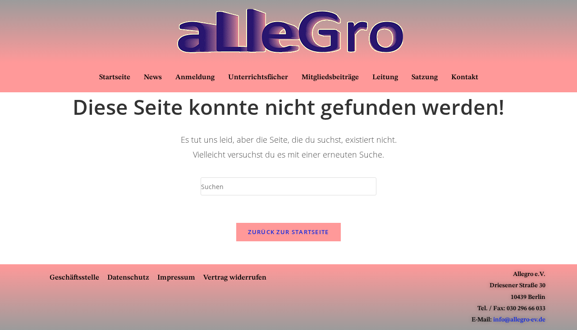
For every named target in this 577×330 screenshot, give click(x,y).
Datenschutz (128, 277)
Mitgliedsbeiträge (330, 77)
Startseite (114, 77)
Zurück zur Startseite (288, 232)
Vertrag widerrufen (234, 277)
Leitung (385, 77)
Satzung (425, 77)
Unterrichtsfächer (258, 77)
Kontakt (464, 77)
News (153, 77)
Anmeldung (195, 77)
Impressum (176, 277)
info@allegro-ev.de (519, 319)
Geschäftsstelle (74, 277)
